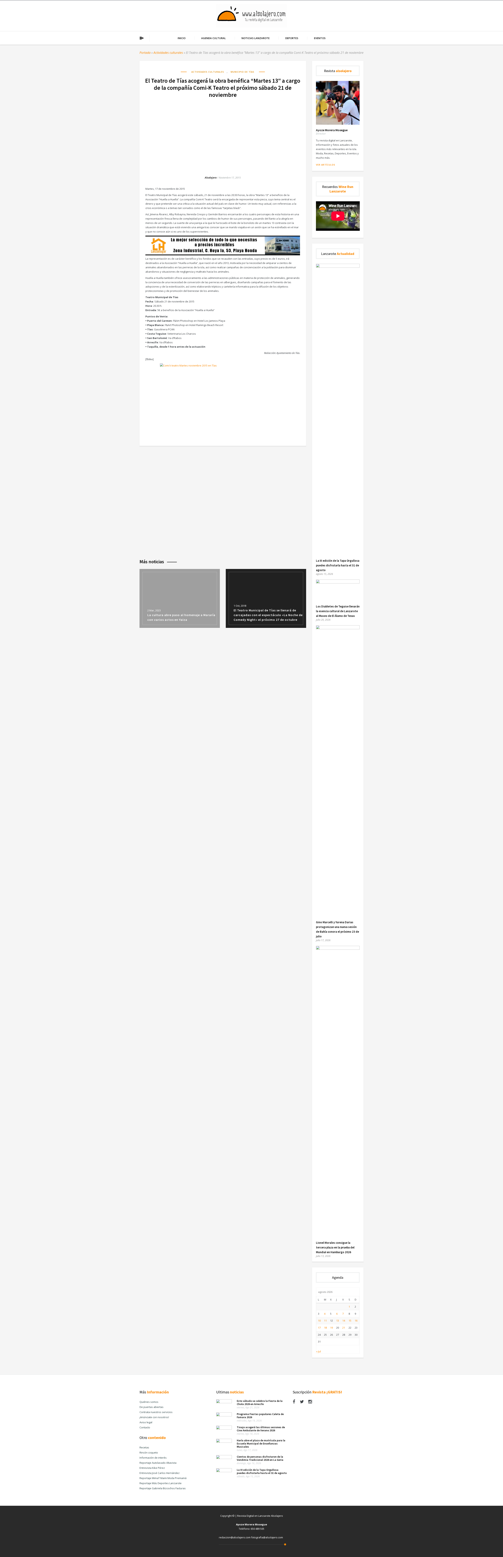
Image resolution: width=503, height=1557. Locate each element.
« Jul (318, 1351)
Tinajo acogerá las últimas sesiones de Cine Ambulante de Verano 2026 (261, 1428)
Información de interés (153, 1457)
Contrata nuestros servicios (156, 1412)
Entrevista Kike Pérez (152, 1468)
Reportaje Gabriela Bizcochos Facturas (163, 1488)
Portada (145, 52)
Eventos (320, 38)
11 (325, 1320)
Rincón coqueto (149, 1452)
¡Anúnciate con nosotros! (154, 1417)
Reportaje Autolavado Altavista (158, 1462)
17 (319, 1327)
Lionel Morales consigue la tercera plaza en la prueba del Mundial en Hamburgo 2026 (335, 1247)
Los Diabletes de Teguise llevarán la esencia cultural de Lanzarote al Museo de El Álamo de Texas (338, 611)
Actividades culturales (168, 52)
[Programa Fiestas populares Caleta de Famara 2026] (224, 1415)
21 (343, 1327)
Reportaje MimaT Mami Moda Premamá (163, 1478)
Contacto (145, 1427)
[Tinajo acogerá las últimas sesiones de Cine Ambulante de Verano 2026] (224, 1428)
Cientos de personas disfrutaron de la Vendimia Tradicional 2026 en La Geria (260, 1458)
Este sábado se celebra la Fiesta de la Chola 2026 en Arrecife (260, 1402)
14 (343, 1320)
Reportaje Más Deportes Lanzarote (161, 1483)
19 (331, 1327)
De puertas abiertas (151, 1407)
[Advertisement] (222, 132)
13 (337, 1320)
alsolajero (211, 177)
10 (319, 1320)
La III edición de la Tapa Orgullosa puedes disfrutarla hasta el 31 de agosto (337, 565)
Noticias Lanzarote (255, 38)
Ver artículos (325, 164)
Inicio (181, 38)
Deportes (291, 38)
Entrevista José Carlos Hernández (160, 1473)
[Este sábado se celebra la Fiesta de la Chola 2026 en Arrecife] (224, 1402)
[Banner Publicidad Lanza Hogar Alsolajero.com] (222, 254)
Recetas (144, 1447)
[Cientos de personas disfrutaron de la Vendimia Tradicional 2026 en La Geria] (224, 1458)
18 (325, 1327)
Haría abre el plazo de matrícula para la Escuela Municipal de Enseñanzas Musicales (261, 1443)
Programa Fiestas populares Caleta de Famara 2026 (260, 1415)
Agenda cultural (213, 38)
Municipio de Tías (242, 71)
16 (356, 1320)
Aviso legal (146, 1422)
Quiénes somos (149, 1402)
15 (350, 1320)
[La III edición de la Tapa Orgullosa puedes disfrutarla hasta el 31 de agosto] (338, 266)
